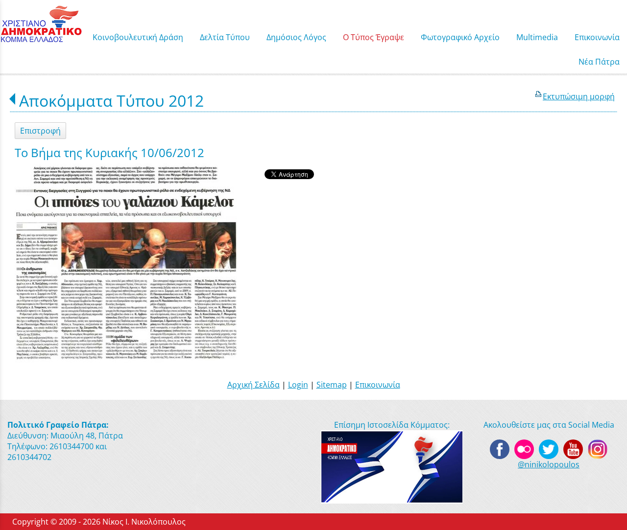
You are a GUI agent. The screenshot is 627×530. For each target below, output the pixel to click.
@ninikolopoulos (548, 464)
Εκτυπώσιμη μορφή (579, 96)
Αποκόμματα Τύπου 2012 (111, 100)
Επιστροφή (40, 130)
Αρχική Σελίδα (253, 384)
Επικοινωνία (377, 384)
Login (298, 384)
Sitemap (331, 384)
